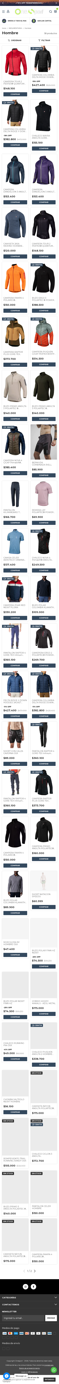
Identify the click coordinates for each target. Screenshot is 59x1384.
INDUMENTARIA (15, 28)
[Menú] (4, 11)
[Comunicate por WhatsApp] (54, 1370)
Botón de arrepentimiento (29, 1368)
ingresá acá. (49, 1365)
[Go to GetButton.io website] (6, 1381)
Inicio (4, 28)
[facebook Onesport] (33, 1286)
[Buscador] (50, 11)
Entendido (49, 1379)
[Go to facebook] (6, 1376)
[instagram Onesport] (25, 1286)
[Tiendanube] (29, 1372)
